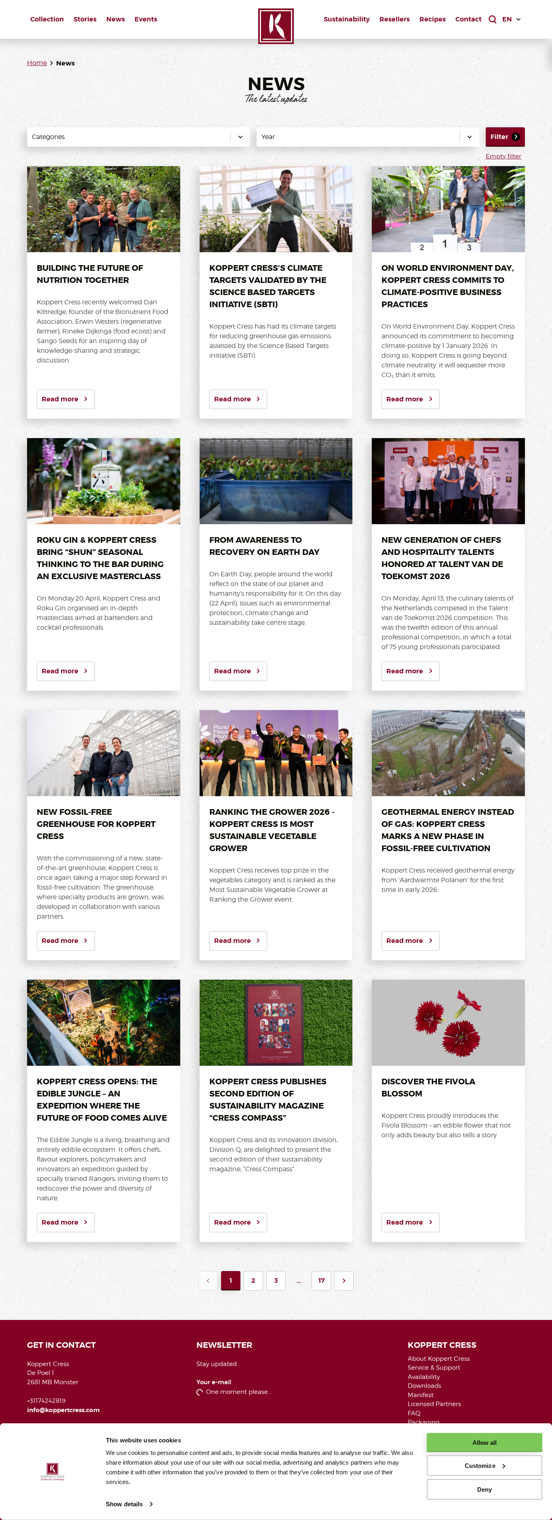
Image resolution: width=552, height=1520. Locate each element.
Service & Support (434, 1367)
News (115, 19)
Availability (424, 1377)
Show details (124, 1504)
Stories (85, 19)
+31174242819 (46, 1400)
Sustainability (347, 19)
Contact (468, 19)
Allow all (484, 1442)
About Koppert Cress (439, 1358)
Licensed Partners (434, 1404)
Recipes (432, 19)
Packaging (424, 1422)
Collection (47, 19)
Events (146, 19)
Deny (484, 1489)
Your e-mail (214, 1382)
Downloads (424, 1385)
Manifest (421, 1395)
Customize (480, 1465)
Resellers (394, 19)
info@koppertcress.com (63, 1410)
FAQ (414, 1413)
